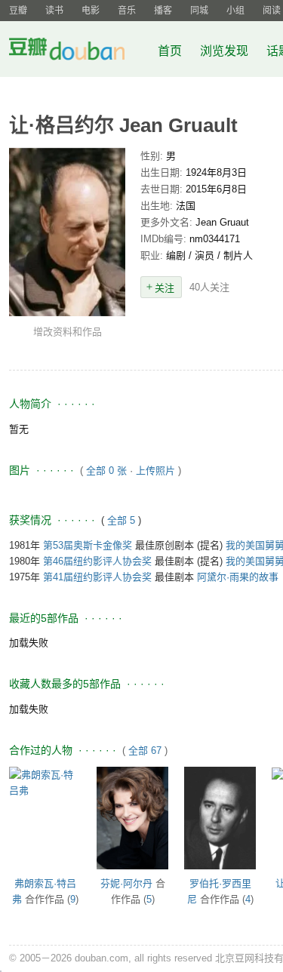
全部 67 (144, 750)
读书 (54, 10)
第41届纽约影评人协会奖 (97, 577)
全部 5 (122, 520)
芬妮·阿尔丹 (126, 883)
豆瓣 (18, 10)
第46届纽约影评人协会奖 (97, 561)
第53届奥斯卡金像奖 (87, 545)
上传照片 (155, 470)
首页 (170, 51)
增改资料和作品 (67, 331)
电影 (91, 10)
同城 (199, 10)
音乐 (127, 10)
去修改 (67, 232)
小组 (235, 10)
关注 (164, 288)
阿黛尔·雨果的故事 (237, 577)
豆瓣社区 (78, 51)
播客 (163, 10)
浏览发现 (225, 51)
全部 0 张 (106, 470)
